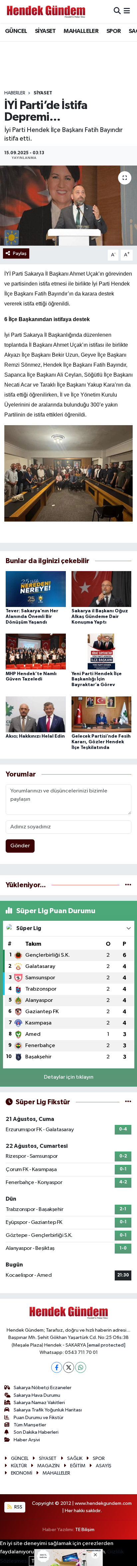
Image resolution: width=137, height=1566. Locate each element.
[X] (68, 1367)
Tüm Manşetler (30, 1424)
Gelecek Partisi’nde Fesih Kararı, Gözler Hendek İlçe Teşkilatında (101, 742)
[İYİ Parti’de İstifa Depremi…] (68, 206)
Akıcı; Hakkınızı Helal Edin (35, 736)
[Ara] (117, 11)
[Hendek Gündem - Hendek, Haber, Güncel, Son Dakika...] (45, 11)
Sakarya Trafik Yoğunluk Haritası (48, 1409)
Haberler (14, 93)
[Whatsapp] (80, 1367)
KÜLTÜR (19, 1465)
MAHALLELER (81, 31)
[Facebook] (56, 1367)
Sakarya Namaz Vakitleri (39, 1402)
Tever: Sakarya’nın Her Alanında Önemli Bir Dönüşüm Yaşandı (32, 617)
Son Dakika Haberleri (36, 1432)
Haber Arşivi (27, 1439)
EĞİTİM (77, 1465)
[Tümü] (128, 885)
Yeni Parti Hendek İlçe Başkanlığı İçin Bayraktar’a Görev (96, 679)
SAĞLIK (74, 1458)
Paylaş (20, 253)
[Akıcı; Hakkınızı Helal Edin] (36, 714)
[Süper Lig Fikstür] (128, 1102)
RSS (17, 1507)
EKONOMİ (21, 1473)
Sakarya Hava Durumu (37, 1395)
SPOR (113, 31)
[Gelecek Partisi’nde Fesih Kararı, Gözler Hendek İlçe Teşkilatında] (101, 714)
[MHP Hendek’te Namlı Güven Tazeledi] (36, 651)
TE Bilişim (84, 1529)
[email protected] (106, 1345)
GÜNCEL (16, 31)
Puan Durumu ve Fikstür (39, 1417)
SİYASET (45, 31)
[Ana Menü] (127, 11)
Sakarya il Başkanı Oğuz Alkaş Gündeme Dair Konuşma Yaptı (99, 617)
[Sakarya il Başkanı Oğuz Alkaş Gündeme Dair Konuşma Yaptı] (101, 589)
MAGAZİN (48, 1465)
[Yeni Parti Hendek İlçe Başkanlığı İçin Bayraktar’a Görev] (101, 651)
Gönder (20, 846)
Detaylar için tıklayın (68, 1077)
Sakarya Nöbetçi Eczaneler (42, 1387)
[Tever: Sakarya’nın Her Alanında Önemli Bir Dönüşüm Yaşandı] (36, 589)
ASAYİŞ (103, 1465)
